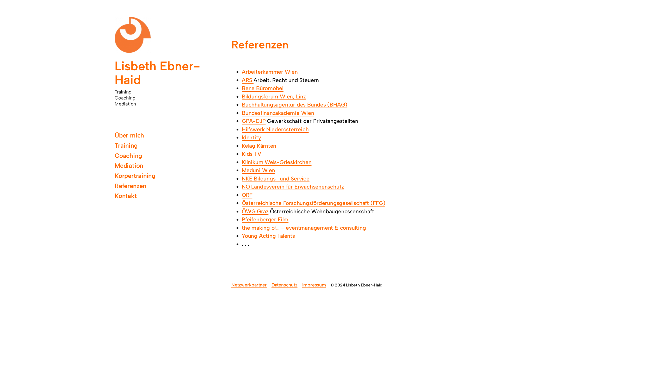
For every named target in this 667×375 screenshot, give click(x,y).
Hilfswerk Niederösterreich (275, 129)
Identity (251, 137)
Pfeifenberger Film (265, 219)
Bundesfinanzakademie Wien (278, 113)
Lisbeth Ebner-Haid (157, 72)
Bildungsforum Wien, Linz (274, 96)
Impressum (314, 285)
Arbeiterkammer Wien (270, 71)
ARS (247, 80)
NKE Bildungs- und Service (276, 178)
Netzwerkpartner (249, 285)
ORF (247, 195)
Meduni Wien (258, 170)
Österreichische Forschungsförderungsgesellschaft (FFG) (313, 203)
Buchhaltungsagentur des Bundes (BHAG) (294, 104)
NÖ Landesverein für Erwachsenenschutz (293, 186)
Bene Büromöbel (262, 88)
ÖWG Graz (255, 211)
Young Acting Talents (268, 236)
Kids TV (251, 154)
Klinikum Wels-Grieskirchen (277, 162)
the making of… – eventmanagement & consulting (304, 227)
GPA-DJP (254, 121)
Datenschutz (284, 285)
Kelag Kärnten (259, 145)
